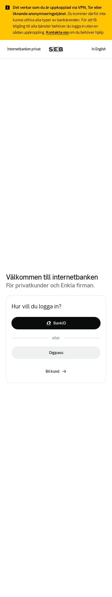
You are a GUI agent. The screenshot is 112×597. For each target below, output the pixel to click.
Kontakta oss (57, 32)
